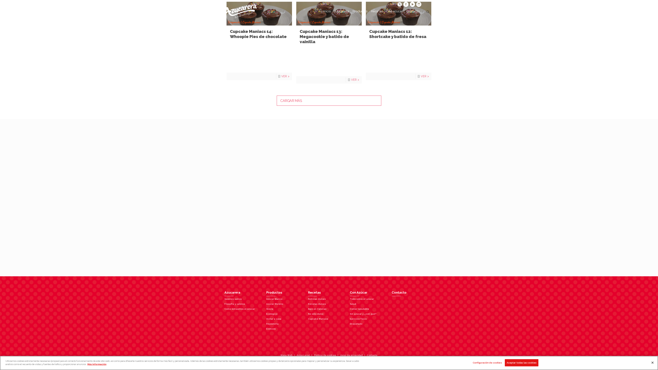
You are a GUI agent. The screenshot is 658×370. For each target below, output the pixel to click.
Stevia (269, 309)
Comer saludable (359, 309)
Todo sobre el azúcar (362, 299)
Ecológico (271, 314)
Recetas (314, 292)
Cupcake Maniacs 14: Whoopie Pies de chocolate (258, 34)
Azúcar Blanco (274, 299)
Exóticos (271, 329)
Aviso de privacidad (351, 355)
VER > (285, 76)
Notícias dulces (317, 299)
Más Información (96, 364)
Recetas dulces (317, 304)
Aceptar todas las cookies (522, 362)
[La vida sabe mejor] (240, 11)
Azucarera (232, 292)
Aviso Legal (303, 355)
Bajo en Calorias (317, 309)
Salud (353, 304)
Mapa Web (287, 355)
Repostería (272, 324)
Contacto (399, 292)
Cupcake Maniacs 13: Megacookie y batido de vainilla (324, 36)
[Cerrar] (652, 362)
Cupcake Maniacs (318, 319)
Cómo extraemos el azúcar (239, 309)
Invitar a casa (273, 319)
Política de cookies (325, 355)
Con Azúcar (358, 292)
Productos (274, 292)
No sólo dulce (316, 314)
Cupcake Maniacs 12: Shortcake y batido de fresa (397, 34)
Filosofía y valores (234, 304)
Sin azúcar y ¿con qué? (363, 314)
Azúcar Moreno (274, 304)
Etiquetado (356, 324)
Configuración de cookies (487, 362)
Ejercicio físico (358, 319)
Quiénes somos (233, 299)
